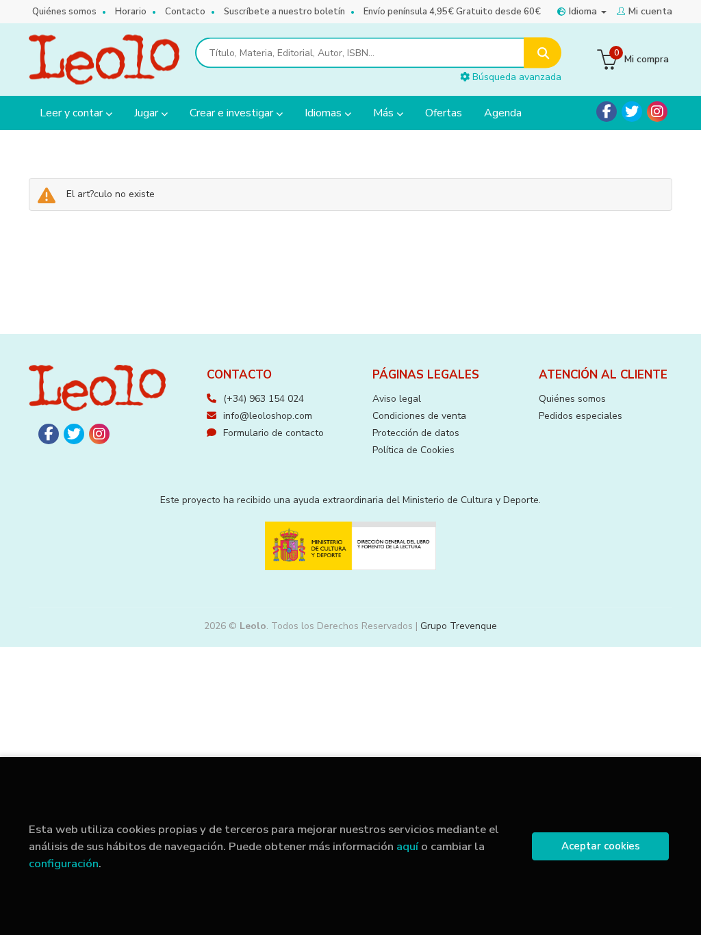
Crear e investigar (233, 112)
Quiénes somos (64, 11)
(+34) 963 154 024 (263, 398)
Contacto (185, 11)
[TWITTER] (632, 111)
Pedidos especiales (580, 415)
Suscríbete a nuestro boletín (284, 11)
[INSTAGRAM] (657, 111)
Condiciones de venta (419, 415)
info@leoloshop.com (267, 415)
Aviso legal (396, 398)
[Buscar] (542, 53)
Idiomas (324, 112)
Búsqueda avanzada (515, 77)
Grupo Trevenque (458, 625)
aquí (407, 846)
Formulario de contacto (273, 432)
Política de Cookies (413, 450)
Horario (130, 11)
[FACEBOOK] (606, 111)
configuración (64, 863)
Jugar (147, 112)
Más (384, 112)
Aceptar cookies (600, 846)
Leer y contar (72, 112)
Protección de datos (415, 432)
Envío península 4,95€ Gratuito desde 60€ (452, 11)
